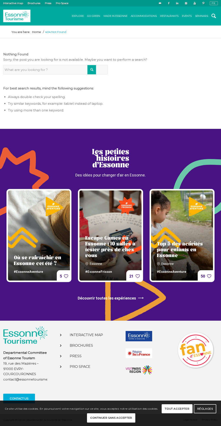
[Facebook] (169, 3)
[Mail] (160, 3)
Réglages (205, 408)
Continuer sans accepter (111, 417)
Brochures (34, 3)
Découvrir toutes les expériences (107, 298)
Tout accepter (177, 408)
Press (48, 3)
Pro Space (62, 3)
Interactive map (13, 3)
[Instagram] (186, 3)
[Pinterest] (203, 3)
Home (36, 32)
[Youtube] (194, 3)
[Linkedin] (177, 3)
